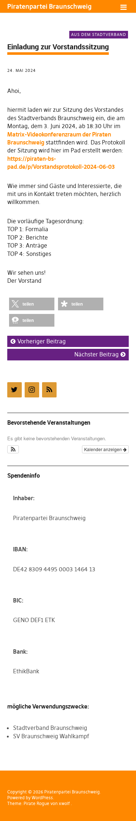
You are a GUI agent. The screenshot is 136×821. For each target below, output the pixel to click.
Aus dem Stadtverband (98, 34)
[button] (31, 304)
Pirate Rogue (36, 803)
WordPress (42, 797)
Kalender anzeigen (103, 449)
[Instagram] (32, 389)
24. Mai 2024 (21, 70)
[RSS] (49, 389)
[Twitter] (14, 389)
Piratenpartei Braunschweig (49, 6)
